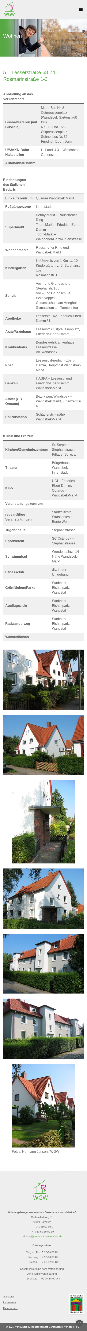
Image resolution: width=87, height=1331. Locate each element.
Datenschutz (10, 1308)
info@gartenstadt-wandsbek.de (44, 1236)
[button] (79, 1323)
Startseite (8, 1296)
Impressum (9, 1302)
